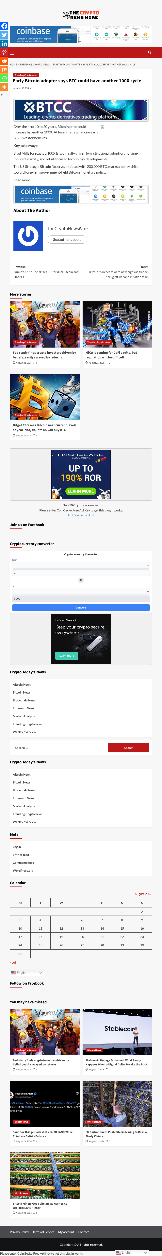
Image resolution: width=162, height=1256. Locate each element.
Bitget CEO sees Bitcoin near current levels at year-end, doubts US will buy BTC (44, 427)
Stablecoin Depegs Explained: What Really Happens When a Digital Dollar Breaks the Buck (116, 1062)
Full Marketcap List (81, 515)
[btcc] (81, 110)
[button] (14, 52)
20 (82, 936)
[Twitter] (4, 35)
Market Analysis (24, 716)
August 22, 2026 (96, 363)
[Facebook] (4, 26)
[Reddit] (4, 61)
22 (122, 936)
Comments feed (23, 862)
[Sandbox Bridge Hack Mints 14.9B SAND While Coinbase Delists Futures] (45, 1104)
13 (82, 928)
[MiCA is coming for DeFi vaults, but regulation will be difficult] (117, 324)
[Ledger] (81, 638)
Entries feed (21, 854)
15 (122, 928)
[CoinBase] (81, 34)
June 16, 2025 (23, 87)
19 (61, 936)
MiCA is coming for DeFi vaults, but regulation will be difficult (111, 355)
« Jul (13, 962)
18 (40, 936)
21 (102, 936)
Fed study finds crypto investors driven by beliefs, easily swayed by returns (44, 355)
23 (142, 936)
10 (20, 928)
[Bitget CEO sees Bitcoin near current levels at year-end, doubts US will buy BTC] (45, 397)
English (21, 972)
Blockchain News (24, 700)
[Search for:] (60, 747)
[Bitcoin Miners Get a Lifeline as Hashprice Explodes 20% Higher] (45, 1175)
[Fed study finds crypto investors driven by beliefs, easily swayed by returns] (45, 324)
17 (20, 936)
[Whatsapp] (4, 78)
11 (40, 928)
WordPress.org (23, 870)
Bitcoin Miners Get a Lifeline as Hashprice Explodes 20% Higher (40, 1206)
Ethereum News (23, 708)
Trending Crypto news (26, 75)
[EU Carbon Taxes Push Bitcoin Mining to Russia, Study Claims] (117, 1104)
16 (142, 928)
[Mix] (4, 70)
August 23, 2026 (24, 363)
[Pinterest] (4, 52)
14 (102, 928)
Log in (17, 847)
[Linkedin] (4, 43)
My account (66, 1232)
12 (61, 928)
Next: (119, 272)
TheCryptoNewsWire (67, 228)
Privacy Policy (19, 1232)
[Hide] (1, 94)
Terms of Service (43, 1232)
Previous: (46, 272)
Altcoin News (22, 684)
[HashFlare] (81, 474)
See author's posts (67, 239)
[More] (4, 87)
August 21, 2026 (24, 435)
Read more (21, 180)
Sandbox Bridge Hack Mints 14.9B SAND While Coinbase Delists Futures (43, 1134)
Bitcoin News (22, 692)
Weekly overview (24, 732)
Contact (83, 1232)
